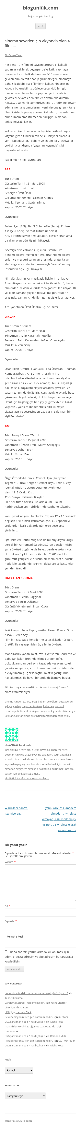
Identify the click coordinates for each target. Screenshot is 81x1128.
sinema (9, 701)
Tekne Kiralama (14, 998)
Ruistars (63, 1017)
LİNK (7, 1007)
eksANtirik (37, 716)
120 (23, 701)
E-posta (11, 921)
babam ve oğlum (48, 701)
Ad (8, 906)
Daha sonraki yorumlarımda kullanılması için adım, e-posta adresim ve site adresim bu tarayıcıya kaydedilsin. (39, 956)
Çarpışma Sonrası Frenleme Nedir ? (25, 1002)
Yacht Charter (58, 1002)
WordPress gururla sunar (18, 1120)
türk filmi (25, 711)
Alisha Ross (22, 1007)
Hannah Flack (23, 1012)
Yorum (10, 862)
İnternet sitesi (14, 936)
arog (34, 701)
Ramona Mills (58, 1036)
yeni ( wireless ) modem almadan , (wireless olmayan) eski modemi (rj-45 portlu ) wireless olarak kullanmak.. (59, 819)
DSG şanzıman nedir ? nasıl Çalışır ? (25, 1021)
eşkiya (8, 706)
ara (28, 701)
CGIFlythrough (66, 1040)
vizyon (36, 711)
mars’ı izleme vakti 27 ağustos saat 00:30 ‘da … (31, 1026)
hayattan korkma (32, 706)
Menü (40, 26)
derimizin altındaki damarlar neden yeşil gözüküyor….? (36, 993)
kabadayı (48, 706)
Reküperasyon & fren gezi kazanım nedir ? (29, 1017)
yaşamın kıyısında (51, 711)
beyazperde (66, 701)
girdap (17, 706)
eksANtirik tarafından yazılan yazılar (27, 778)
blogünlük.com (40, 8)
